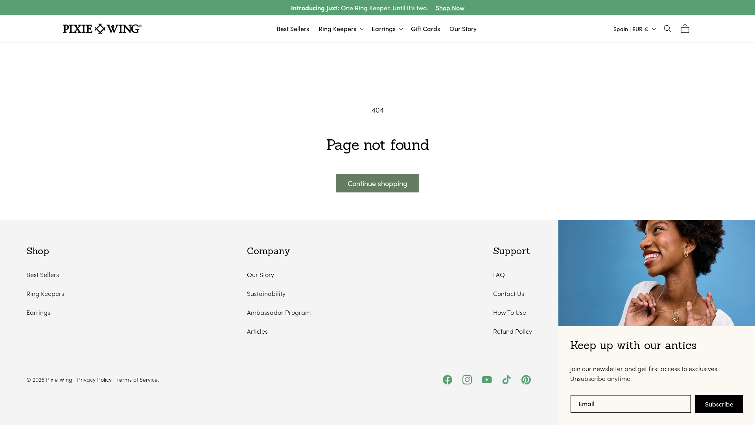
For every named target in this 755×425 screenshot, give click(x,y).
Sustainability (266, 293)
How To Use (509, 312)
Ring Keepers (45, 293)
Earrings (38, 312)
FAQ (499, 274)
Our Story (260, 274)
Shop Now (450, 8)
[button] (340, 29)
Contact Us (508, 293)
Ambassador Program (279, 312)
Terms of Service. (137, 379)
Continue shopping (377, 183)
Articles (257, 331)
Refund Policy (512, 331)
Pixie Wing (59, 379)
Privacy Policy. (94, 379)
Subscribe (719, 404)
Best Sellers (42, 274)
